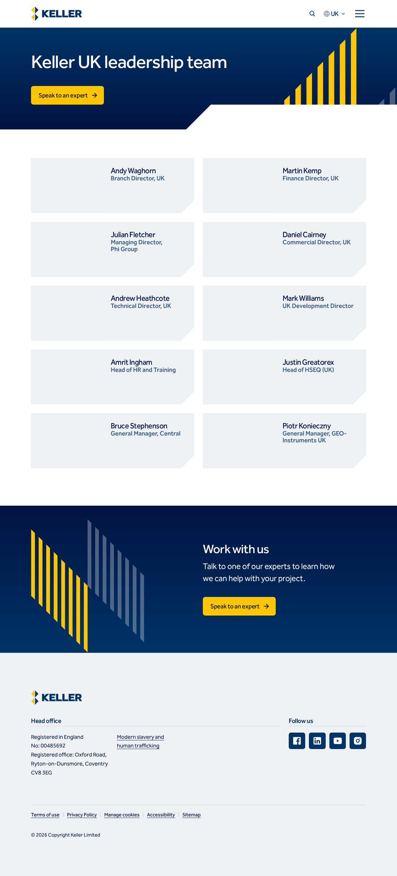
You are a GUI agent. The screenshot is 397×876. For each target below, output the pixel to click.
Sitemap (191, 815)
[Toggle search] (312, 14)
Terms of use (45, 815)
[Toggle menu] (360, 13)
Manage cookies (122, 815)
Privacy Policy (82, 815)
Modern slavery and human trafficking (140, 741)
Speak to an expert (63, 95)
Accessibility (161, 815)
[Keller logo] (58, 13)
